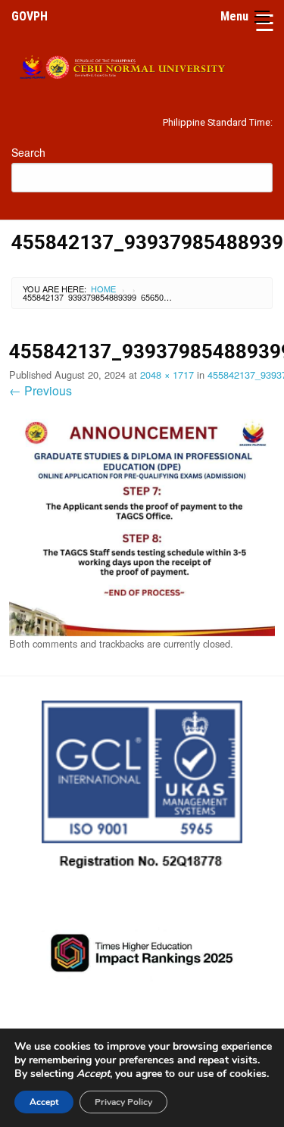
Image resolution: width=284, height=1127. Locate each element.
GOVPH (29, 16)
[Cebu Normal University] (142, 64)
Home (103, 289)
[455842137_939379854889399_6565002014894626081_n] (142, 523)
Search (28, 152)
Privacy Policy (123, 1102)
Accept (44, 1102)
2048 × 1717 (167, 374)
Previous (40, 390)
